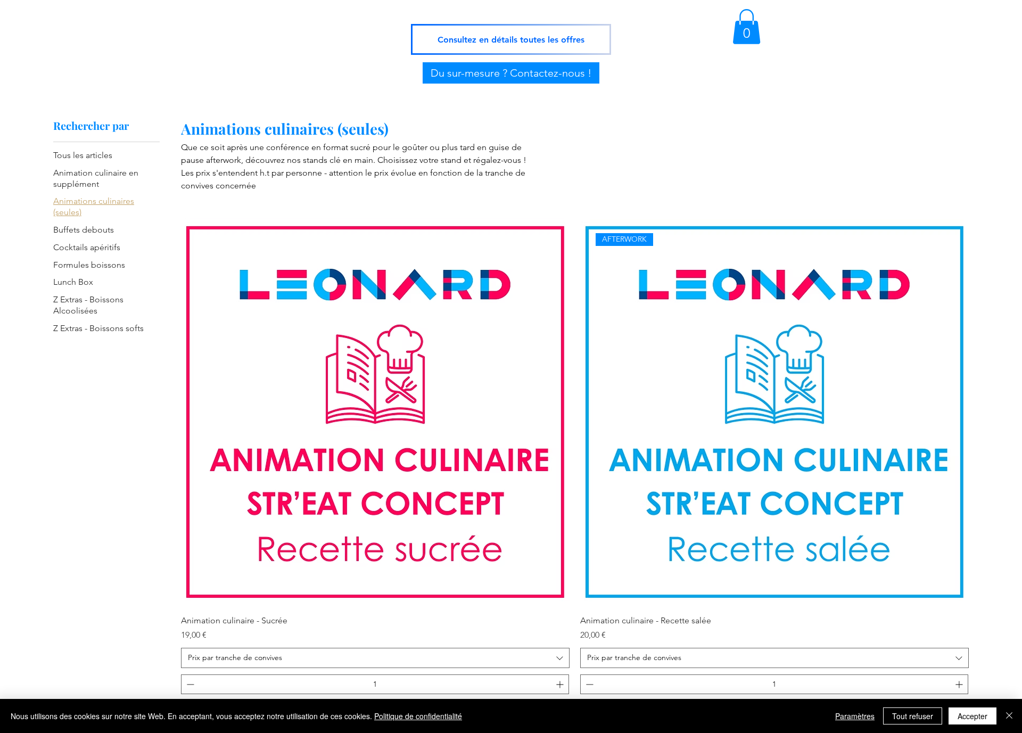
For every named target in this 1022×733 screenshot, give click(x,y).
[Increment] (560, 684)
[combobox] (375, 658)
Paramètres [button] (855, 716)
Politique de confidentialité (418, 716)
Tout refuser (912, 716)
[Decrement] (189, 684)
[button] (746, 26)
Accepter (972, 716)
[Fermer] (1009, 715)
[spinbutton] (375, 684)
